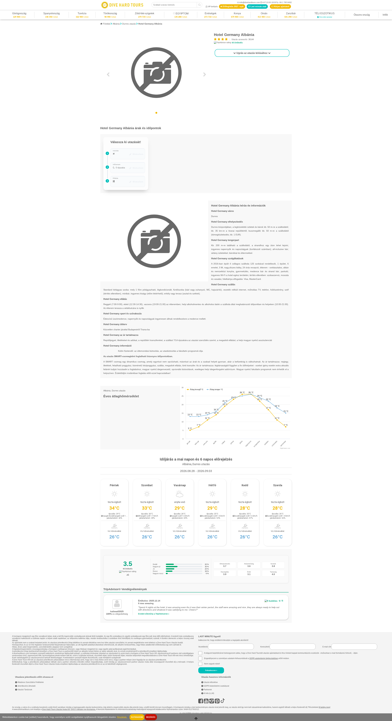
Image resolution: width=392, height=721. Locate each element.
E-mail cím (326, 647)
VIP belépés (212, 7)
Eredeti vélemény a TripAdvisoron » (153, 614)
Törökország (110, 14)
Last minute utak (258, 6)
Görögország (19, 14)
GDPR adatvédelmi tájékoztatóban (263, 658)
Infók (385, 14)
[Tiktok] (222, 701)
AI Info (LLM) (208, 693)
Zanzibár (291, 14)
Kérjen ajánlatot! (281, 6)
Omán (264, 14)
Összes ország (362, 14)
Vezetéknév (203, 647)
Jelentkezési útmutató (26, 686)
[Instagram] (211, 701)
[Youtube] (206, 701)
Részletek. (122, 717)
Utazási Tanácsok (24, 690)
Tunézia (82, 14)
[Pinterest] (217, 701)
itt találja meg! (324, 707)
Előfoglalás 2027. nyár (233, 6)
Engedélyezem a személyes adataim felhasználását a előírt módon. (246, 658)
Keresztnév (265, 647)
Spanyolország (51, 14)
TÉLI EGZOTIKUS (325, 14)
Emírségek (210, 14)
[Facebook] (200, 701)
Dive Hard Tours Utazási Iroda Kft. (56, 709)
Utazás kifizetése (210, 682)
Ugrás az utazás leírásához (252, 53)
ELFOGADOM (137, 717)
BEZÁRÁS (150, 717)
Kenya (237, 14)
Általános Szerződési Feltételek (30, 682)
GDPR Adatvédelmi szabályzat (216, 686)
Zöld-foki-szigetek (144, 14)
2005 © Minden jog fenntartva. (83, 709)
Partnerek (207, 690)
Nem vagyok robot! (212, 664)
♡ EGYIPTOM (180, 14)
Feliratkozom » (211, 670)
